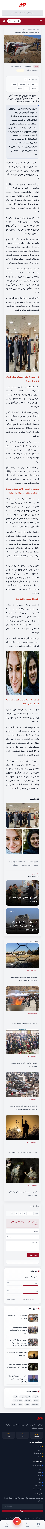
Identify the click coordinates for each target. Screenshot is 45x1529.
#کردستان (28, 1401)
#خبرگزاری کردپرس (25, 1397)
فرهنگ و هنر (37, 1489)
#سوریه (36, 1401)
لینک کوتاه (22, 84)
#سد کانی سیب (26, 865)
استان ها (38, 1485)
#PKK (27, 1405)
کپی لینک (34, 88)
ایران (40, 1482)
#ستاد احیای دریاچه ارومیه (17, 862)
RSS (39, 1456)
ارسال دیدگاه (33, 1255)
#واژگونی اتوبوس (33, 862)
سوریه (39, 1472)
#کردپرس (35, 1397)
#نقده (36, 865)
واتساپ (20, 88)
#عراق (20, 1405)
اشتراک (14, 84)
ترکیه (39, 1469)
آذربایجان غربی (31, 30)
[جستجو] (4, 21)
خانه (38, 30)
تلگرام (26, 88)
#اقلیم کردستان (18, 1401)
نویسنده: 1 (28, 66)
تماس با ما (37, 1453)
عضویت (22, 1511)
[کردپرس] (22, 5)
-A (29, 79)
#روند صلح (35, 1405)
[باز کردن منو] (40, 21)
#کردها (14, 1405)
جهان (39, 1475)
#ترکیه (15, 1397)
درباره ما (38, 1450)
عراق (40, 1479)
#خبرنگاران (15, 865)
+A (25, 79)
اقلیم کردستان (36, 1465)
